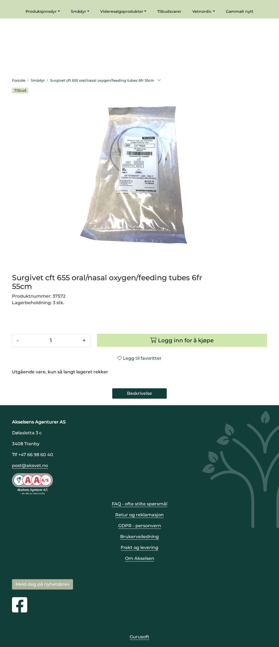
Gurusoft (139, 636)
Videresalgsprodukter (121, 11)
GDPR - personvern (139, 525)
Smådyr (78, 11)
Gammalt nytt (239, 11)
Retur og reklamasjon (139, 514)
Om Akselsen (139, 558)
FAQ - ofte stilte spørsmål (139, 503)
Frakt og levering (139, 547)
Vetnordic (202, 11)
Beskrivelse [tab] (139, 393)
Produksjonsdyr (41, 11)
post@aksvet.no (30, 465)
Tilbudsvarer (169, 11)
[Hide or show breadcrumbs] (159, 80)
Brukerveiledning (139, 536)
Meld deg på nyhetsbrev (42, 584)
